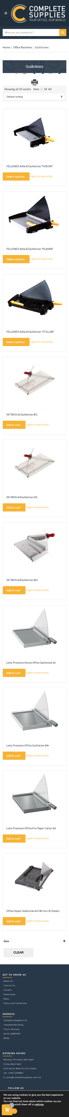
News (6, 998)
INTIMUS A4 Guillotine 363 (22, 580)
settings (39, 1104)
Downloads (9, 994)
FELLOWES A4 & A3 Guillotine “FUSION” (29, 166)
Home (6, 47)
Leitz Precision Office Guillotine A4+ (27, 745)
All (50, 89)
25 (41, 89)
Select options (15, 176)
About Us (8, 981)
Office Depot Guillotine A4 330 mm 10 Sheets (32, 911)
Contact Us (9, 985)
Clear (18, 952)
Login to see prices (41, 176)
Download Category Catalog (6, 82)
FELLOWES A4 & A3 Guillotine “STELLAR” (30, 331)
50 (45, 89)
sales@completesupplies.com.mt (23, 1077)
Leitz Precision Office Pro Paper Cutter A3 (31, 828)
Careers (8, 990)
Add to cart (13, 425)
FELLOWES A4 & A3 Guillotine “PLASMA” (29, 249)
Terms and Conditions (15, 1003)
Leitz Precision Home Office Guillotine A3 (30, 662)
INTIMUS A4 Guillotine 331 (22, 497)
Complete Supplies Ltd (15, 1020)
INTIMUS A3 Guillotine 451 (22, 414)
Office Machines (22, 47)
